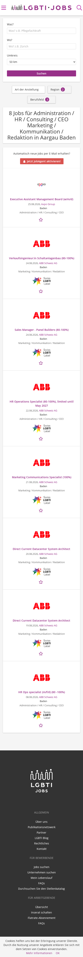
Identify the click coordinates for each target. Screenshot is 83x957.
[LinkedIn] (36, 801)
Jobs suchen (41, 867)
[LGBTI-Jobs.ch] (41, 7)
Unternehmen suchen (41, 872)
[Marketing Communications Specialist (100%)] (41, 462)
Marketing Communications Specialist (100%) (41, 477)
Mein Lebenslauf (41, 878)
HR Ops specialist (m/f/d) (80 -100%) (41, 692)
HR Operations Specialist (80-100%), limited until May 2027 (42, 403)
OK (58, 953)
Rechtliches (41, 843)
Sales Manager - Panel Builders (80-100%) (42, 330)
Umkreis (12, 55)
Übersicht (41, 907)
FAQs (41, 883)
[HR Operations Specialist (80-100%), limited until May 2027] (41, 387)
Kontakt (42, 849)
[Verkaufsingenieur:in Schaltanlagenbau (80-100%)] (41, 243)
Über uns (41, 822)
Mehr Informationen (39, 953)
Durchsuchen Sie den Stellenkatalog (41, 888)
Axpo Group (48, 204)
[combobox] (41, 31)
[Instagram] (48, 801)
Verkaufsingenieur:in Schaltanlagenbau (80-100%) (41, 258)
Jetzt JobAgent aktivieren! (44, 161)
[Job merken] (41, 219)
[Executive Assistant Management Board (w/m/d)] (41, 184)
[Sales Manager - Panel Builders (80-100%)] (41, 315)
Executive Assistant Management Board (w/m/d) (41, 199)
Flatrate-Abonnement (41, 918)
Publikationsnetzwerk (41, 827)
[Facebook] (42, 801)
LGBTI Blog (41, 838)
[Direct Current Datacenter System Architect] (41, 534)
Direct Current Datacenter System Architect (41, 549)
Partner (41, 832)
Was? (10, 24)
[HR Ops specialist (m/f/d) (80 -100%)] (41, 677)
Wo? (9, 40)
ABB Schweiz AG (48, 263)
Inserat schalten (41, 912)
